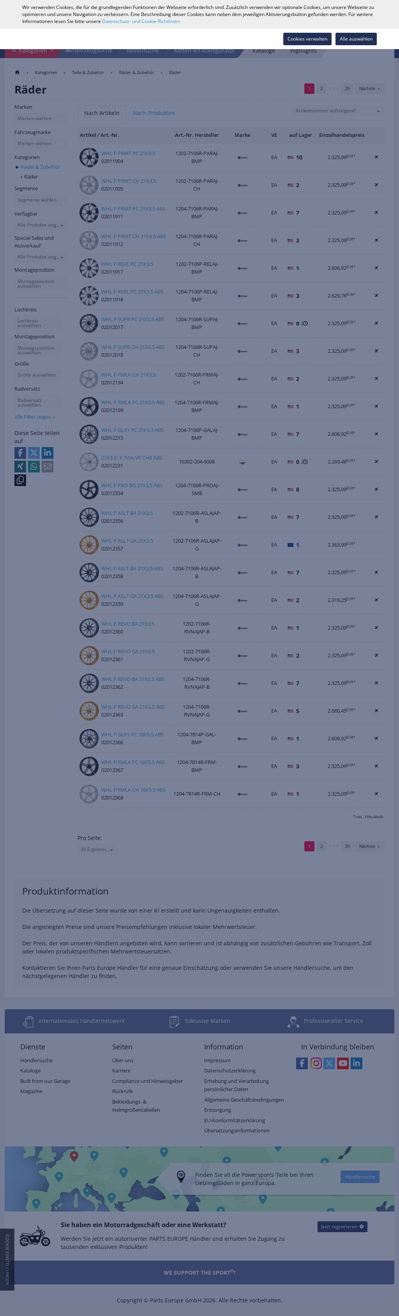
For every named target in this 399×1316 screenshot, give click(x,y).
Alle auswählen (356, 38)
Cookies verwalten (307, 38)
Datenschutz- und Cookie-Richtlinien (141, 21)
